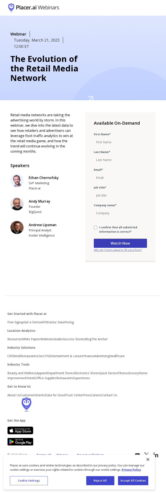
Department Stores (60, 373)
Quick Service (108, 373)
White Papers (31, 339)
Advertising (102, 356)
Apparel (42, 373)
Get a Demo (32, 322)
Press (87, 395)
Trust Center (74, 395)
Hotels (30, 378)
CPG (46, 356)
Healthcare (117, 356)
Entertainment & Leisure (66, 356)
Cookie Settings (29, 480)
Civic (40, 356)
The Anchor (99, 339)
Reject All (100, 480)
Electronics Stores (86, 373)
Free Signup (15, 322)
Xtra (48, 322)
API (43, 322)
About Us (13, 395)
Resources (14, 339)
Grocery (133, 373)
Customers (28, 395)
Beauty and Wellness (22, 373)
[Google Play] (20, 442)
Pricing (69, 322)
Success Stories (74, 339)
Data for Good (55, 395)
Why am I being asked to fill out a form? (118, 250)
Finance (88, 356)
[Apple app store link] (20, 430)
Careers (96, 395)
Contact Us (109, 395)
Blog (88, 339)
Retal (16, 356)
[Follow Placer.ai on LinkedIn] (156, 455)
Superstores (81, 378)
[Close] (148, 459)
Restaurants (28, 356)
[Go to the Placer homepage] (26, 404)
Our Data (57, 322)
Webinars (47, 339)
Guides (58, 339)
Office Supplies (45, 378)
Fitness (123, 373)
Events (40, 395)
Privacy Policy (131, 470)
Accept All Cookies (133, 480)
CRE (10, 356)
